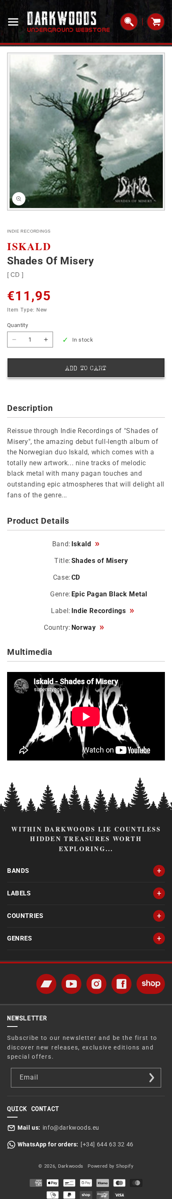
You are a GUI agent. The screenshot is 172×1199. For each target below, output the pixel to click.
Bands (18, 871)
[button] (15, 22)
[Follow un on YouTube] (71, 984)
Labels (19, 893)
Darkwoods (70, 1166)
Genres (19, 938)
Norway (87, 627)
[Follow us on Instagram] (96, 984)
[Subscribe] (151, 1077)
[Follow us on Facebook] (121, 984)
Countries (25, 916)
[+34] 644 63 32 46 (107, 1144)
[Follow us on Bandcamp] (46, 984)
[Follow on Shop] (151, 984)
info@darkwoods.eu (71, 1127)
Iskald (85, 544)
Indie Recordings (102, 611)
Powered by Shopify (111, 1166)
